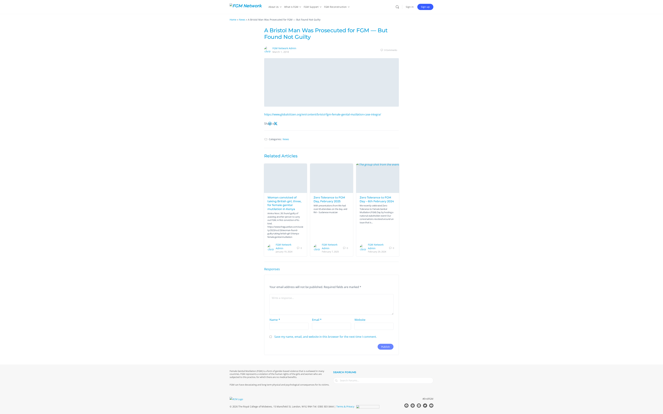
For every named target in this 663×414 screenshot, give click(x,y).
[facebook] (406, 405)
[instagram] (413, 405)
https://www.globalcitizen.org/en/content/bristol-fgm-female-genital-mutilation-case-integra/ (322, 114)
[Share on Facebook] (270, 123)
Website (360, 320)
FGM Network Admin (284, 48)
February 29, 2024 (377, 251)
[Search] (397, 7)
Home (233, 19)
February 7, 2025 (330, 251)
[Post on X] (275, 123)
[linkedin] (419, 405)
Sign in (410, 6)
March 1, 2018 (280, 51)
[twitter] (425, 405)
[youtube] (431, 405)
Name (275, 320)
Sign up (425, 6)
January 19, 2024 (284, 251)
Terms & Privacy (345, 406)
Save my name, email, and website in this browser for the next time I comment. (325, 337)
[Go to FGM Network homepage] (246, 6)
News (242, 19)
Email (316, 320)
